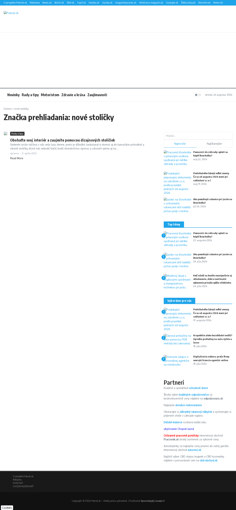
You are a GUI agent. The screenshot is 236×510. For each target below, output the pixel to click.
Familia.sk (94, 2)
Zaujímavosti (97, 94)
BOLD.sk (59, 2)
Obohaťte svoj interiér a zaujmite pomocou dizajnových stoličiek (62, 140)
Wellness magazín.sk (151, 2)
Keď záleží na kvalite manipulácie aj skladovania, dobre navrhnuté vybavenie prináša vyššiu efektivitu (212, 279)
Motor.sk (218, 2)
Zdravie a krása (73, 94)
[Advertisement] (118, 60)
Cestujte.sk (172, 2)
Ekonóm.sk (204, 2)
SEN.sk (70, 2)
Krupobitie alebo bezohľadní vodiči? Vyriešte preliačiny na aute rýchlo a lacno (212, 339)
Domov (8, 108)
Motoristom (50, 94)
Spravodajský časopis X (152, 500)
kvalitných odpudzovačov (194, 394)
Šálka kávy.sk (188, 2)
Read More (16, 158)
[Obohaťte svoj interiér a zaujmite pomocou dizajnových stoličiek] (5, 133)
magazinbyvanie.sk (125, 2)
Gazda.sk (107, 2)
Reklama (35, 2)
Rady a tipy (30, 94)
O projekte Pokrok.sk (15, 2)
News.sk (47, 2)
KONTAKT (18, 483)
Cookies (7, 507)
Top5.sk (81, 2)
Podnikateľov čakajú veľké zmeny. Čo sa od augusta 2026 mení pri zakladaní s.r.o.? (211, 177)
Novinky (13, 94)
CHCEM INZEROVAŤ (23, 486)
